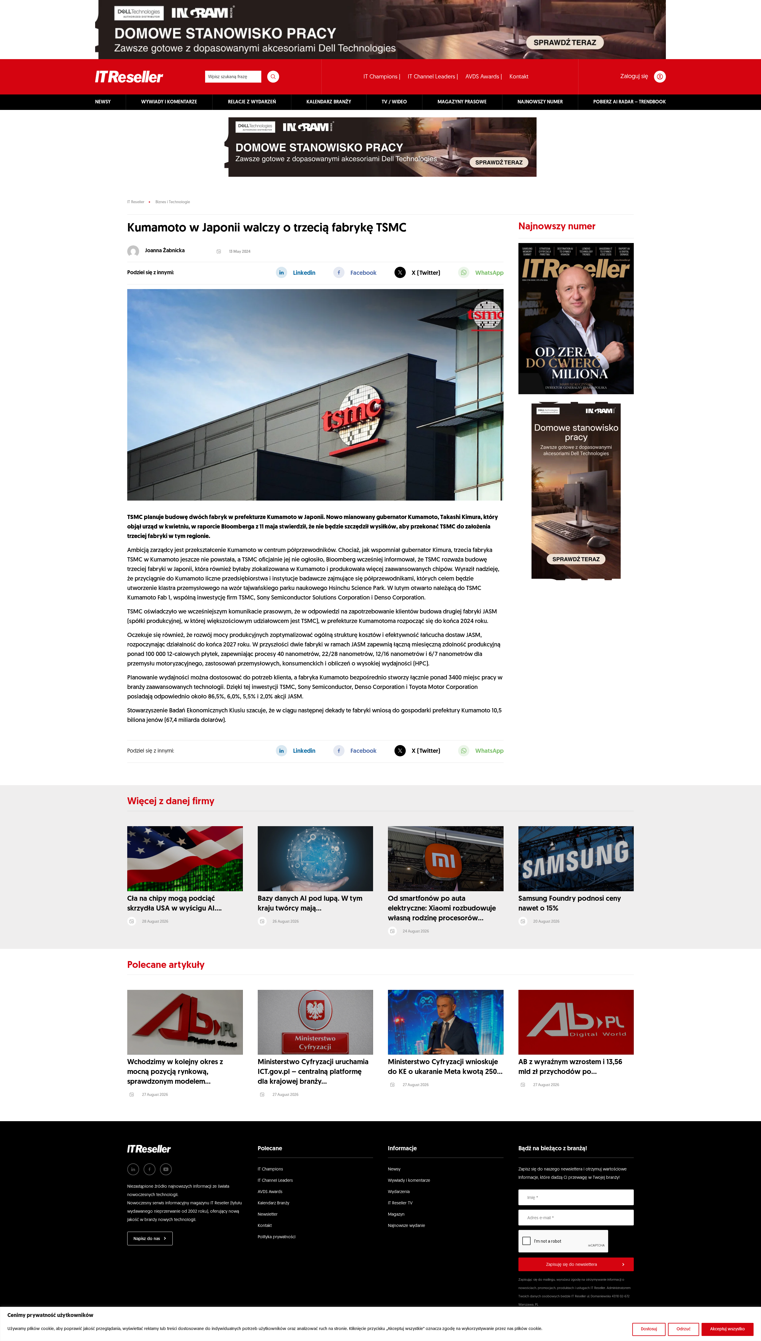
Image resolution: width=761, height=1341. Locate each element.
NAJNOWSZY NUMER (540, 102)
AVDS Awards (270, 1192)
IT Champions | (382, 77)
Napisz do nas (146, 1239)
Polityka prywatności (276, 1237)
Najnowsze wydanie (406, 1226)
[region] (380, 1324)
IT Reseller (135, 202)
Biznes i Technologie (172, 202)
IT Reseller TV (400, 1203)
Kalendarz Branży (273, 1203)
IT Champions (270, 1169)
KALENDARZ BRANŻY (328, 102)
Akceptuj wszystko (727, 1329)
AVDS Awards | (484, 77)
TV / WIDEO (394, 102)
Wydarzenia (399, 1192)
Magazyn (396, 1214)
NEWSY (103, 102)
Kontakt (519, 77)
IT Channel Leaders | (433, 77)
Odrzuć (684, 1329)
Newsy (394, 1169)
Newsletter (268, 1214)
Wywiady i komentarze (409, 1180)
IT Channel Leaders (275, 1180)
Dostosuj (649, 1329)
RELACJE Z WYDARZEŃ (252, 102)
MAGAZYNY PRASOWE (462, 102)
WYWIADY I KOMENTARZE (169, 102)
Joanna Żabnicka (165, 251)
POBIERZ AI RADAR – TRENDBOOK (629, 102)
